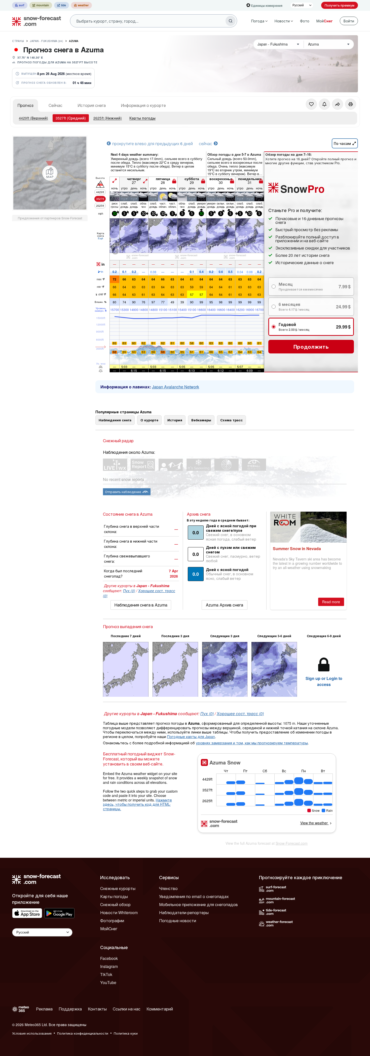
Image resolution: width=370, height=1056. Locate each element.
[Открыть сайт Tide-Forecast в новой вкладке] (61, 5)
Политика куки (126, 1033)
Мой (324, 20)
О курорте (149, 420)
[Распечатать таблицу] (350, 104)
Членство (168, 888)
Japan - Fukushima (46, 41)
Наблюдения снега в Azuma (140, 605)
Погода (257, 20)
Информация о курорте (143, 105)
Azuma (74, 41)
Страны (18, 41)
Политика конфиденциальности (82, 1033)
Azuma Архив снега (224, 605)
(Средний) (71, 117)
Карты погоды (142, 117)
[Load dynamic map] (49, 173)
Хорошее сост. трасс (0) (240, 713)
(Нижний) (107, 117)
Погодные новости (177, 920)
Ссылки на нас (126, 1009)
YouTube (108, 982)
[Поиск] (231, 21)
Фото (304, 20)
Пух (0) (129, 590)
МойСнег (108, 928)
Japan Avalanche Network (175, 387)
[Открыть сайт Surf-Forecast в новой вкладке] (19, 5)
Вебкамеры (201, 420)
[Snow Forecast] (35, 21)
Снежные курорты (117, 888)
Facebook (109, 958)
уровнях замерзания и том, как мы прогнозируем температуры (252, 742)
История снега (92, 105)
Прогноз (25, 105)
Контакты (97, 1009)
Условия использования (32, 1033)
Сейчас (55, 105)
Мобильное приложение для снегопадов (198, 904)
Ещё (100, 238)
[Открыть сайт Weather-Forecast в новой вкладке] (81, 5)
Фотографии (112, 920)
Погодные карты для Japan (191, 736)
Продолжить (311, 346)
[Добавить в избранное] (311, 104)
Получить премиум (339, 5)
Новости (282, 20)
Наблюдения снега (115, 420)
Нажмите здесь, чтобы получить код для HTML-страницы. (137, 804)
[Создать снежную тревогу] (324, 104)
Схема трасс (231, 420)
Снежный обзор (115, 904)
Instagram (109, 966)
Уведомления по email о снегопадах (194, 896)
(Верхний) (33, 117)
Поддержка (70, 1009)
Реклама (44, 1009)
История (174, 420)
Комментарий (159, 1009)
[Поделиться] (337, 104)
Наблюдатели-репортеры (184, 912)
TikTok (106, 974)
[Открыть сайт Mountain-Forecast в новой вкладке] (40, 5)
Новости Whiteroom (119, 912)
